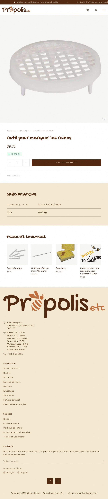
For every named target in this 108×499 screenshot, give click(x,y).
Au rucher (8, 377)
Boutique (24, 131)
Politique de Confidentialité (16, 432)
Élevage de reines (43, 131)
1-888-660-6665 (15, 354)
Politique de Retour (12, 428)
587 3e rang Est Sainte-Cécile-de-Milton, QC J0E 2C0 (20, 325)
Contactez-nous (11, 423)
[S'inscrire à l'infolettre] (103, 461)
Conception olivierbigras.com (82, 493)
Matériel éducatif (11, 400)
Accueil (11, 131)
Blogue (7, 419)
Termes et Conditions (13, 437)
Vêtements (8, 395)
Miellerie (7, 386)
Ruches (7, 373)
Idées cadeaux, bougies (14, 404)
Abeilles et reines (11, 368)
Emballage (8, 391)
